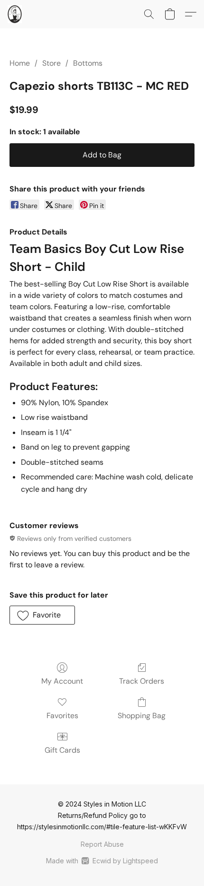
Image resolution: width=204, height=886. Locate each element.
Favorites (62, 716)
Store (51, 63)
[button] (15, 14)
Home (19, 63)
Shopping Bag (142, 716)
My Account (62, 681)
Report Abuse (102, 844)
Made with (102, 861)
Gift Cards (62, 750)
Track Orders (141, 681)
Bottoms (87, 63)
